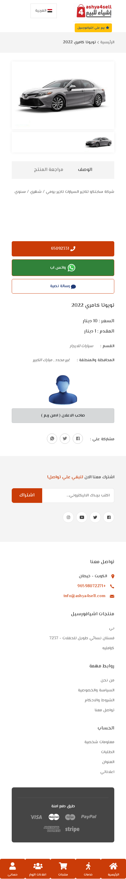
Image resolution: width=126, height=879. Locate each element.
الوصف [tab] (85, 170)
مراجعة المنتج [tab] (48, 170)
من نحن (107, 680)
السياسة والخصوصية (96, 690)
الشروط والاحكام (99, 700)
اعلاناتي (107, 772)
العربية (41, 11)
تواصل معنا (104, 710)
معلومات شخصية (99, 742)
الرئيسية (107, 42)
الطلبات (107, 752)
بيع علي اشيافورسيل (91, 27)
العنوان (108, 762)
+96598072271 (91, 586)
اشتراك (27, 495)
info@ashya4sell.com (85, 596)
